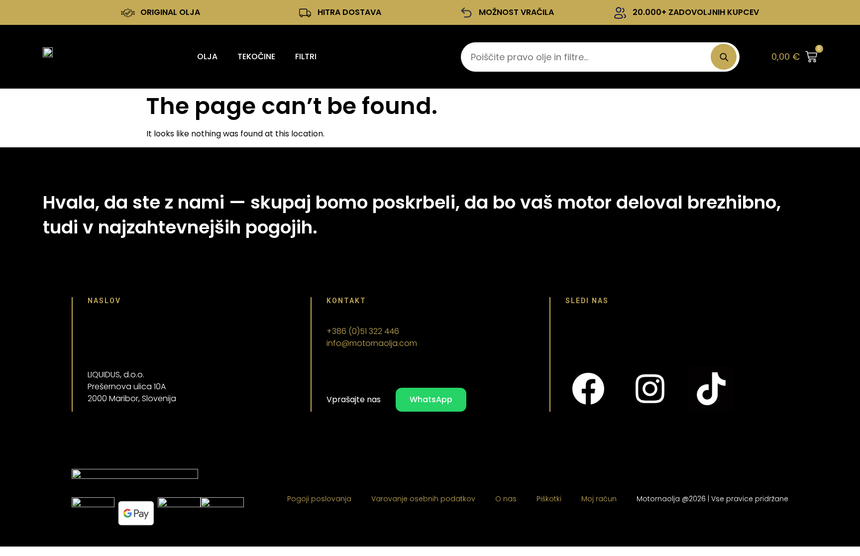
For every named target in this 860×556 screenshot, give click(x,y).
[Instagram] (649, 389)
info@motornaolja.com (371, 343)
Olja (207, 56)
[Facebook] (588, 389)
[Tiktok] (711, 389)
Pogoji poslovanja (319, 499)
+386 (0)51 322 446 (362, 331)
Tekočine (256, 56)
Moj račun (599, 499)
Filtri (306, 56)
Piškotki (549, 499)
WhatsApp (431, 399)
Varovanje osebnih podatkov (423, 499)
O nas (506, 499)
